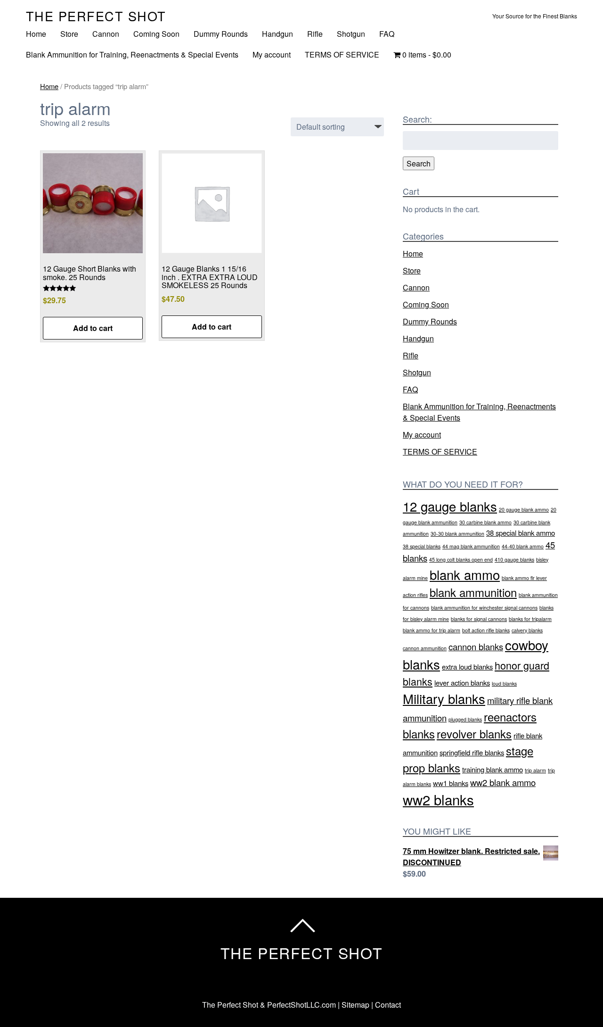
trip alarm (535, 770)
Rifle (315, 33)
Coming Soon (156, 33)
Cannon (105, 33)
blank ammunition (473, 592)
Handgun (277, 33)
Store (69, 33)
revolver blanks (474, 734)
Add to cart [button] (93, 328)
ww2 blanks (438, 799)
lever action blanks (462, 682)
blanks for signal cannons (479, 618)
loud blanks (504, 683)
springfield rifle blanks (472, 752)
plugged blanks (465, 719)
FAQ (386, 33)
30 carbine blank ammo (485, 522)
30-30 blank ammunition (457, 533)
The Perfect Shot (96, 16)
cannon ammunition (425, 648)
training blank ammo (492, 769)
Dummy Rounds (221, 33)
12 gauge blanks (450, 506)
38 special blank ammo (520, 533)
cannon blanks (475, 646)
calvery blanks (527, 630)
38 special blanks (421, 546)
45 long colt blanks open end (461, 559)
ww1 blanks (450, 783)
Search (419, 163)
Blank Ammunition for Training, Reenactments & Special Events (132, 54)
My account (272, 54)
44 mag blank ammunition (471, 546)
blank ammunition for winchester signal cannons (484, 607)
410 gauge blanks (514, 559)
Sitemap (355, 1004)
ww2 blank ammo (503, 782)
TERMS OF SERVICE (342, 54)
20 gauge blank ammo (524, 509)
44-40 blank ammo (523, 546)
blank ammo (465, 574)
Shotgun (351, 33)
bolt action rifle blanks (486, 630)
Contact (388, 1004)
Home (36, 33)
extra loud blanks (467, 666)
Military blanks (444, 698)
